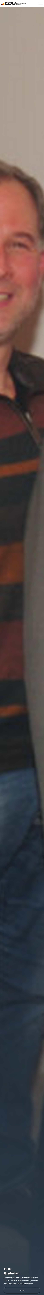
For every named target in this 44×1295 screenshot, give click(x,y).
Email (22, 1290)
